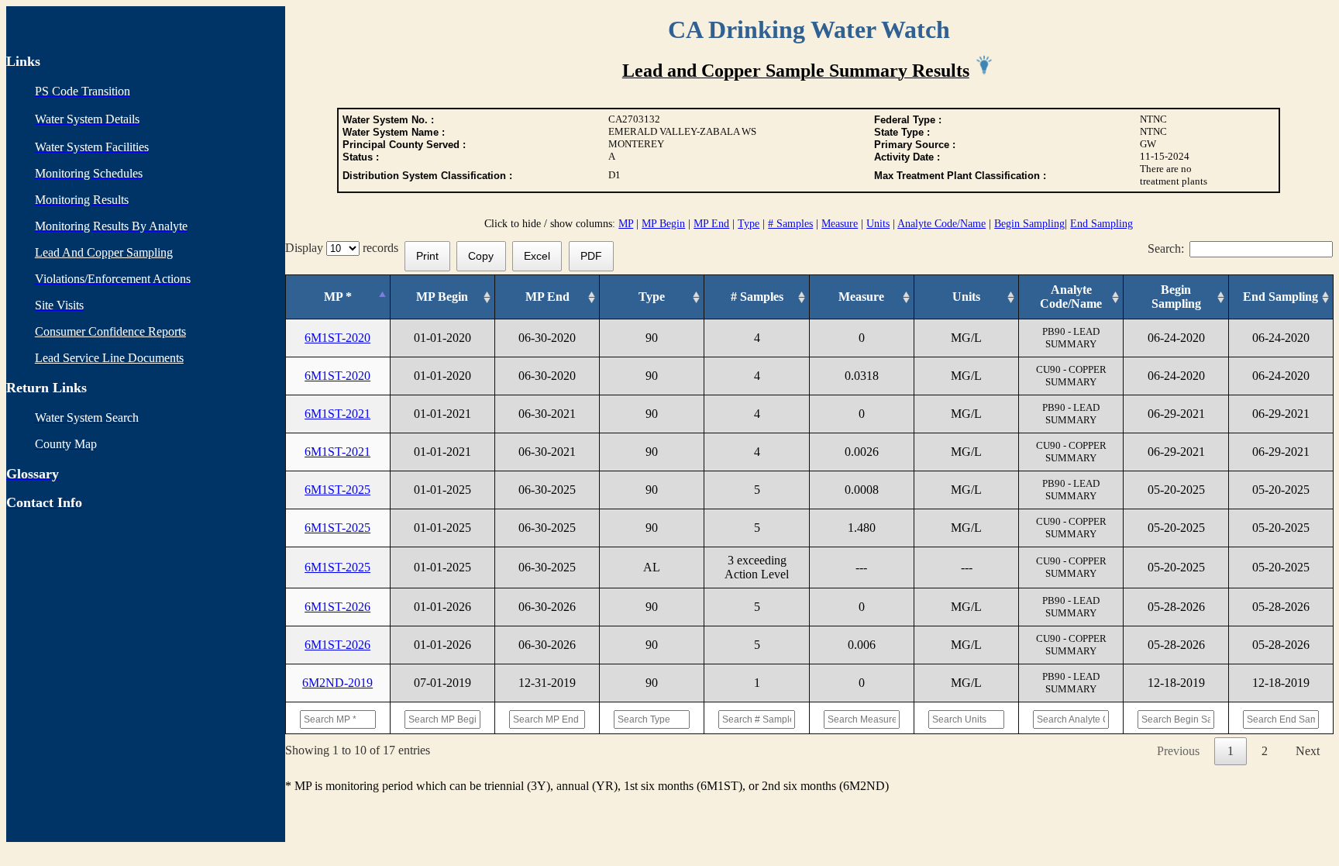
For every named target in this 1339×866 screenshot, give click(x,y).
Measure (839, 223)
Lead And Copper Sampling (104, 252)
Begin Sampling (1029, 223)
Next (1308, 750)
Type (748, 223)
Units (878, 223)
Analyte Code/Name (941, 223)
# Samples (790, 223)
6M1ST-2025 (337, 489)
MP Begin (663, 223)
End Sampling (1101, 223)
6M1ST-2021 (337, 413)
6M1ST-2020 (337, 337)
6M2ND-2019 (337, 682)
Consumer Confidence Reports (110, 331)
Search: (1166, 248)
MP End (711, 223)
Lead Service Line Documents (109, 357)
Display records (344, 247)
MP (625, 223)
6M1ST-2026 (337, 606)
